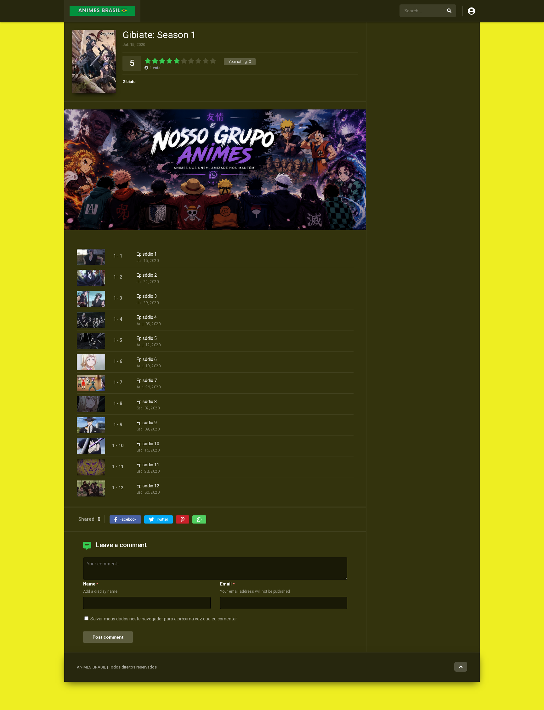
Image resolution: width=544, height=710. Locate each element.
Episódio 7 (147, 380)
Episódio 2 (147, 275)
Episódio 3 (147, 296)
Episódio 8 (147, 401)
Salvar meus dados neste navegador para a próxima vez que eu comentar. (164, 618)
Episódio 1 (147, 254)
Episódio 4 (147, 317)
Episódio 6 (147, 359)
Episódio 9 (147, 422)
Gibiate (129, 82)
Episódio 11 (148, 464)
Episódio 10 (148, 443)
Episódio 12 (148, 485)
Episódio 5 (147, 338)
